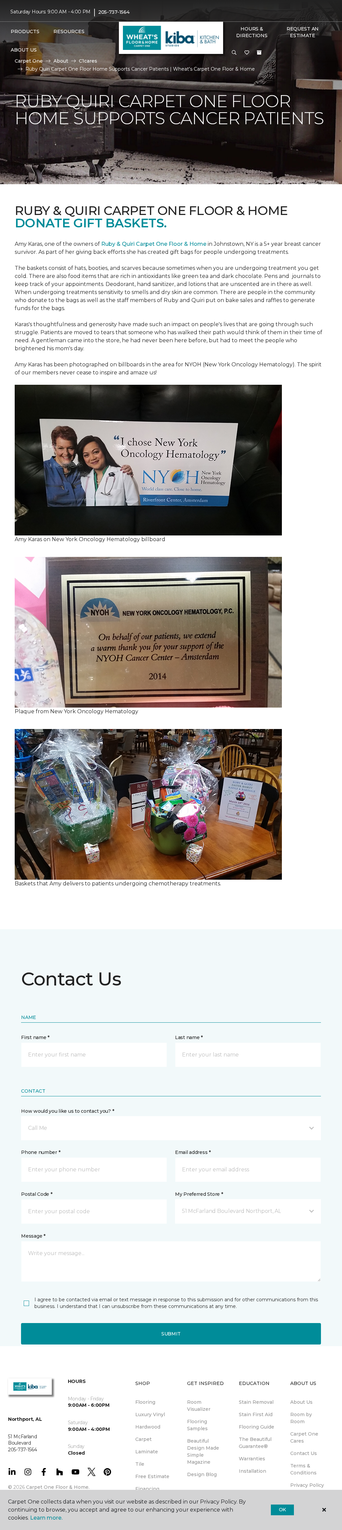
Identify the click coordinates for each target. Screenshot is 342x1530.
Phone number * (40, 1152)
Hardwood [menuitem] (147, 1427)
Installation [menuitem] (252, 1471)
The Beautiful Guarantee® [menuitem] (255, 1442)
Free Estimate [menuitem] (152, 1476)
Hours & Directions (251, 32)
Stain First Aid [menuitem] (256, 1414)
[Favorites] (246, 53)
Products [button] (25, 31)
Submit (171, 1334)
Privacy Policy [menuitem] (307, 1485)
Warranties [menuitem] (252, 1459)
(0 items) (259, 52)
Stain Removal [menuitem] (256, 1402)
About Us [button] (24, 50)
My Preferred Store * (199, 1194)
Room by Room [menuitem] (301, 1418)
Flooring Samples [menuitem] (197, 1425)
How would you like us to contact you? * (67, 1111)
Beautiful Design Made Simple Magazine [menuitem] (203, 1451)
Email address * (193, 1152)
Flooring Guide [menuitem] (256, 1427)
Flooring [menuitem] (145, 1402)
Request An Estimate (303, 32)
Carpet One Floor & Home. (58, 1487)
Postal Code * (36, 1194)
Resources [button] (68, 31)
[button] (234, 53)
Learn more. (46, 1518)
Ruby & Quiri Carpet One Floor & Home (153, 244)
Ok (282, 1510)
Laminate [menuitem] (146, 1452)
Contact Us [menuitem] (303, 1453)
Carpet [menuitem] (143, 1439)
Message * (33, 1236)
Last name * (189, 1037)
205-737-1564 (114, 12)
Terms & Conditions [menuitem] (303, 1469)
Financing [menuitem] (147, 1489)
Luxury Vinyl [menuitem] (150, 1414)
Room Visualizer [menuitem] (198, 1405)
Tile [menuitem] (139, 1464)
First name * (35, 1037)
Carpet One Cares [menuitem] (304, 1437)
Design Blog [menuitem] (202, 1474)
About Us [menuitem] (301, 1402)
